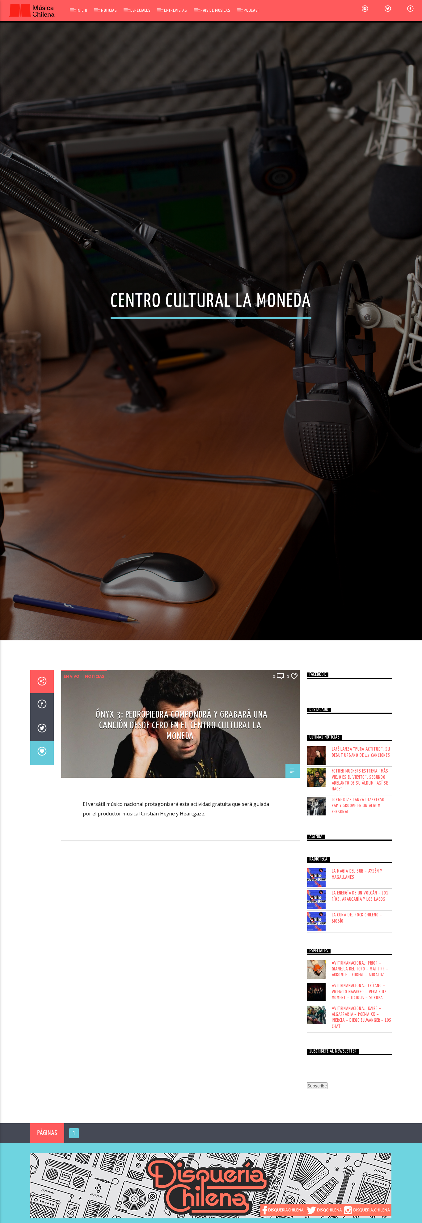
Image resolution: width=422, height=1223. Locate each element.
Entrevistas (175, 10)
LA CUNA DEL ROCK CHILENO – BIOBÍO (357, 975)
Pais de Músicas (215, 10)
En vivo (71, 733)
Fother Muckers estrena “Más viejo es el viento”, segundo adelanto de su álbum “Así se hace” (360, 837)
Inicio (82, 10)
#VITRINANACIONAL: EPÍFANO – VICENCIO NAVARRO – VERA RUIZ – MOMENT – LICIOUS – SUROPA (361, 1049)
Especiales (140, 10)
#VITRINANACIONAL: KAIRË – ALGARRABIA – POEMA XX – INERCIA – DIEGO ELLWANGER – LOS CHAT (362, 1074)
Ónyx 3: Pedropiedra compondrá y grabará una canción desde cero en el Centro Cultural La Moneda (182, 782)
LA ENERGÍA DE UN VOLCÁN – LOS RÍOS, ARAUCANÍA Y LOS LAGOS (360, 953)
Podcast (251, 10)
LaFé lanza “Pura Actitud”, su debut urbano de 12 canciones (361, 809)
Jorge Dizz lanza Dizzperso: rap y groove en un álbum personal (359, 863)
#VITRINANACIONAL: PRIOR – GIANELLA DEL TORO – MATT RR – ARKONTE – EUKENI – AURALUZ (360, 1026)
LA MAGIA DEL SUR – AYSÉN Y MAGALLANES (357, 931)
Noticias (108, 10)
